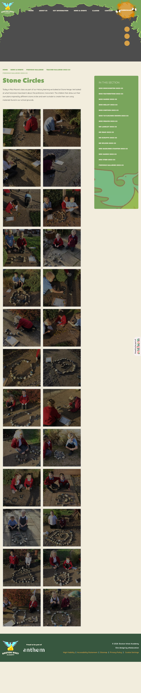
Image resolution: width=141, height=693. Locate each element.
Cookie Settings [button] (131, 652)
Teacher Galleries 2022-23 (58, 70)
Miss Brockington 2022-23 (111, 88)
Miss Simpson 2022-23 (109, 110)
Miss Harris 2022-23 (108, 99)
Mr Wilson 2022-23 (107, 143)
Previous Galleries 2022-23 (15, 73)
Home (5, 70)
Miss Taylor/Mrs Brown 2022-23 (113, 116)
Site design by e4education (127, 648)
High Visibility (69, 652)
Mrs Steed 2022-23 (107, 160)
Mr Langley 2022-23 (108, 127)
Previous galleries (35, 70)
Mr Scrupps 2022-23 (108, 138)
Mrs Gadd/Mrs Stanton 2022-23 (113, 149)
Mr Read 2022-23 (106, 132)
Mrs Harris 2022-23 (108, 154)
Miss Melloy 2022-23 (108, 105)
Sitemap (103, 652)
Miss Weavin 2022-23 (108, 121)
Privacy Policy (116, 652)
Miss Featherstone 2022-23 (111, 94)
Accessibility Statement (87, 652)
